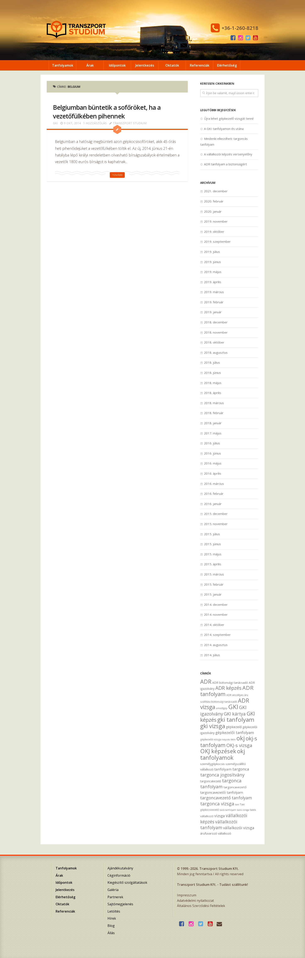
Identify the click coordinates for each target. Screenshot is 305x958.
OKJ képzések (218, 751)
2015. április (212, 564)
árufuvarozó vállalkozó (215, 833)
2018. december (216, 322)
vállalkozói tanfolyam (218, 825)
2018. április (212, 393)
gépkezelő (234, 727)
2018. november (216, 332)
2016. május (212, 463)
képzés (226, 739)
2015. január (213, 594)
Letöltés (113, 911)
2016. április (212, 473)
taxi (237, 804)
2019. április (212, 282)
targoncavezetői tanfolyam (221, 792)
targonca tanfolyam (221, 783)
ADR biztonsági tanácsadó (230, 683)
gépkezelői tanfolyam (234, 732)
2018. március (214, 403)
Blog (111, 925)
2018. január (213, 423)
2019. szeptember (217, 241)
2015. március (214, 574)
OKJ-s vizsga (239, 745)
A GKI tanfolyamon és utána (224, 129)
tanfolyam (223, 769)
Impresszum (186, 895)
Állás (111, 933)
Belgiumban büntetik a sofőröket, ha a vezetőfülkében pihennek (107, 111)
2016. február (213, 493)
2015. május (212, 554)
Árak (90, 65)
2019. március (214, 292)
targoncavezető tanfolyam (226, 798)
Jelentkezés (144, 65)
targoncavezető (234, 787)
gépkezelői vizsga (210, 739)
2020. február (213, 201)
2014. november (216, 614)
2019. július (212, 252)
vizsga (219, 815)
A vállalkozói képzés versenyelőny (228, 154)
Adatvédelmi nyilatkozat (195, 900)
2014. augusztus (216, 645)
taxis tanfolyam (228, 809)
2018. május (212, 383)
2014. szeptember (217, 635)
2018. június (212, 373)
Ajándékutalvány (120, 868)
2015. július (212, 534)
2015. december (216, 514)
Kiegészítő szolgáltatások (127, 882)
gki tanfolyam (235, 719)
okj (240, 738)
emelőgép (221, 708)
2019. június (212, 262)
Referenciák (199, 65)
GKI (55, 123)
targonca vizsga (217, 803)
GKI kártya (235, 714)
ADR (205, 681)
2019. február (213, 302)
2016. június (212, 453)
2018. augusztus (216, 352)
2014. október (214, 625)
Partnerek (115, 897)
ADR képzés (228, 688)
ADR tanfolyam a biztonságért (225, 164)
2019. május (212, 272)
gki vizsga (212, 726)
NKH (233, 739)
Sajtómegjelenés (120, 904)
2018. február (213, 413)
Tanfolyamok (62, 65)
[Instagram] (240, 38)
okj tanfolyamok (222, 754)
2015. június (212, 544)
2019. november (216, 221)
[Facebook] (233, 38)
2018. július (212, 362)
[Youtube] (255, 38)
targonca (240, 769)
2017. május (212, 433)
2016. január (213, 504)
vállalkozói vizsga (238, 827)
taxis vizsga (243, 809)
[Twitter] (248, 38)
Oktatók (172, 65)
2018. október (214, 342)
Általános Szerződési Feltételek (201, 905)
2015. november (216, 524)
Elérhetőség (227, 65)
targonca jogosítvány (222, 775)
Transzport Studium (129, 123)
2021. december (216, 191)
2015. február (213, 584)
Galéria (112, 889)
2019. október (214, 231)
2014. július (212, 655)
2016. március (214, 483)
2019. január (213, 312)
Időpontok (117, 65)
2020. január (213, 211)
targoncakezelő (210, 781)
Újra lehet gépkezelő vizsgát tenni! (229, 118)
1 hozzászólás (95, 123)
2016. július (212, 443)
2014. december (216, 604)
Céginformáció (118, 875)
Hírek (111, 918)
